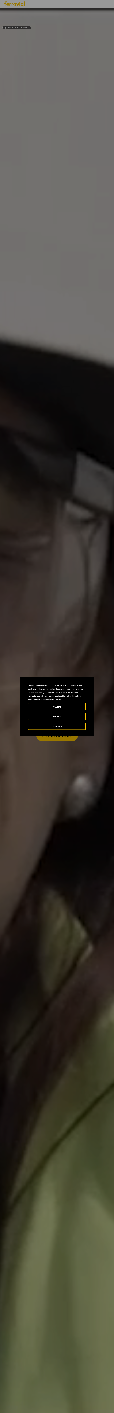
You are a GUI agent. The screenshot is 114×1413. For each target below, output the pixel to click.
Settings (57, 726)
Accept (57, 706)
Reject (57, 716)
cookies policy (55, 699)
